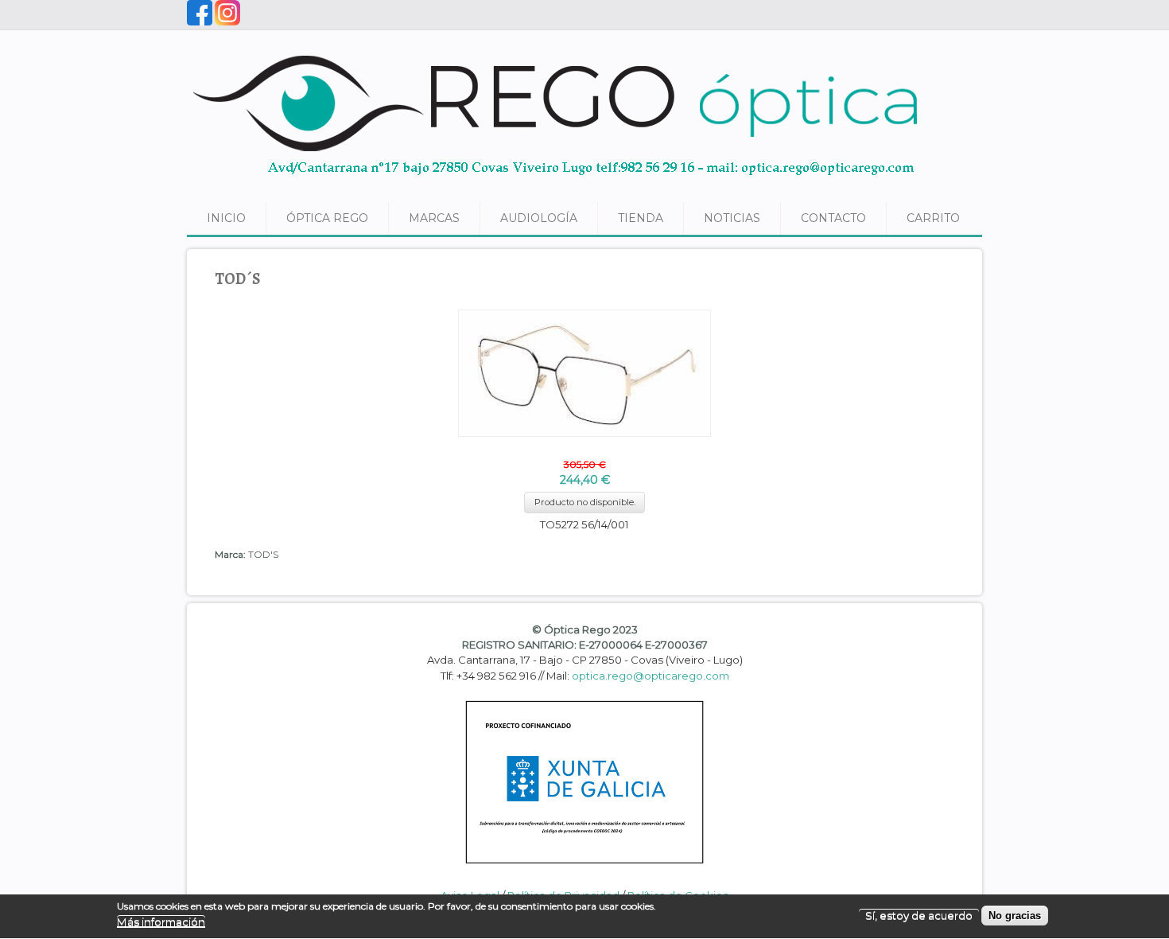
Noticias (732, 218)
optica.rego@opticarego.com (650, 675)
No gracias (1014, 915)
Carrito (933, 218)
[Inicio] (556, 182)
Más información (161, 921)
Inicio (226, 218)
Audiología (538, 218)
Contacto (833, 218)
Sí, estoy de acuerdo (919, 915)
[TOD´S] (584, 449)
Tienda (640, 218)
